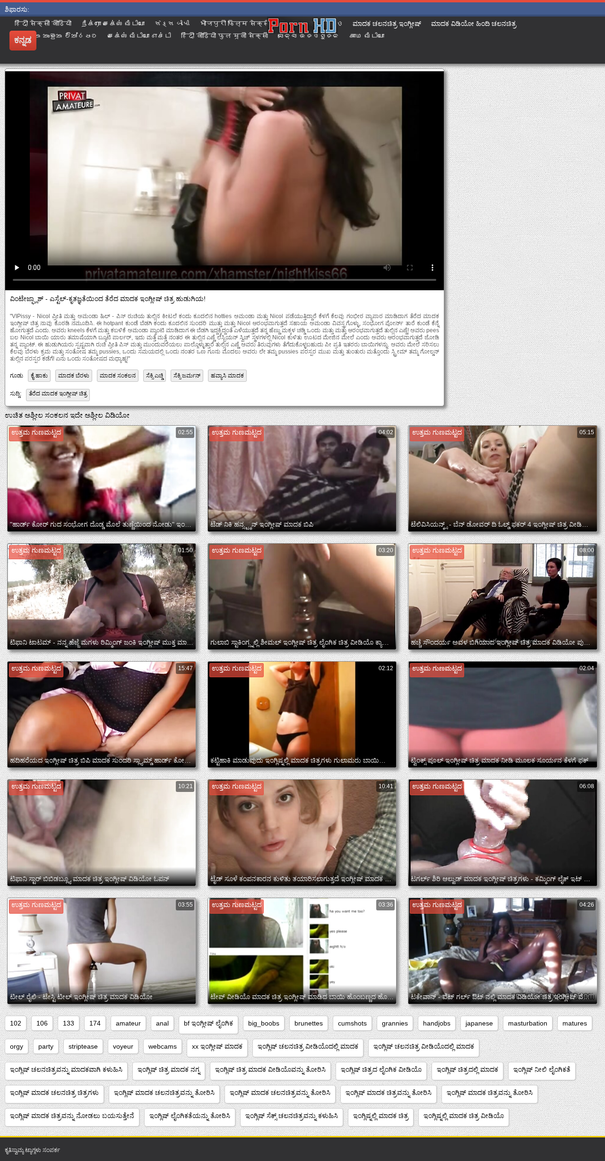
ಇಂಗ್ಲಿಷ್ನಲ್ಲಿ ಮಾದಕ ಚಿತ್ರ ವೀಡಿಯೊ (464, 1115)
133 (68, 1023)
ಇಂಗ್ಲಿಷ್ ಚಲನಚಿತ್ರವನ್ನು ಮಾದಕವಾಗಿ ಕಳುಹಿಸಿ (66, 1069)
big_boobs (263, 1023)
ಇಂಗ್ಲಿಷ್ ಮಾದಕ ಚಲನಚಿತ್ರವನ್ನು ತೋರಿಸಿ (164, 1092)
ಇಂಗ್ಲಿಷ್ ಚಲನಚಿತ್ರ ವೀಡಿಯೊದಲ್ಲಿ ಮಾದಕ (308, 1046)
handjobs (436, 1023)
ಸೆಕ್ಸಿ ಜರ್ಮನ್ (186, 375)
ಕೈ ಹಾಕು (39, 375)
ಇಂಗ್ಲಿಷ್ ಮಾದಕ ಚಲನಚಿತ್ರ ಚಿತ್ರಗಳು (54, 1092)
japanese (479, 1023)
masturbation (527, 1023)
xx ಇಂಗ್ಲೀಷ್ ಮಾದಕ (217, 1046)
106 (42, 1023)
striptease (83, 1046)
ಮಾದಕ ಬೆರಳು (73, 375)
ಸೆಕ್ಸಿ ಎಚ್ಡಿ (154, 375)
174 (95, 1023)
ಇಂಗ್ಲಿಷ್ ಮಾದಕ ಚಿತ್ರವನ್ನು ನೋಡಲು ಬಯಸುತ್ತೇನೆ (72, 1115)
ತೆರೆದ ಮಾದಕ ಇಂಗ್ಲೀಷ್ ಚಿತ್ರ (58, 393)
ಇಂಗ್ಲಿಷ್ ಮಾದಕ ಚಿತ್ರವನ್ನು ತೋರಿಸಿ (389, 1092)
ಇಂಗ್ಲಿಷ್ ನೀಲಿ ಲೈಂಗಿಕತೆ (541, 1069)
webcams (162, 1046)
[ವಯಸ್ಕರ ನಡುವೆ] (302, 40)
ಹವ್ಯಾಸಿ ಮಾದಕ (227, 375)
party (45, 1046)
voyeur (123, 1046)
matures (574, 1023)
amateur (128, 1023)
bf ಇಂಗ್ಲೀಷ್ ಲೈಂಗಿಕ (208, 1023)
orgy (16, 1046)
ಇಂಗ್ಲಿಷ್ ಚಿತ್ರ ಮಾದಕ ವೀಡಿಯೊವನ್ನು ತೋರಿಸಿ (270, 1069)
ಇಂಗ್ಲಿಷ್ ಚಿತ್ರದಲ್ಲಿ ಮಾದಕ (467, 1069)
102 (15, 1023)
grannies (395, 1023)
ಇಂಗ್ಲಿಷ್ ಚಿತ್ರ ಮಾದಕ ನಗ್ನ (169, 1069)
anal (162, 1023)
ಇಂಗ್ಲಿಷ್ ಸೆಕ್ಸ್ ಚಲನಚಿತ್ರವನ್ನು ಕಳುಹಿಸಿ (291, 1115)
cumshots (352, 1023)
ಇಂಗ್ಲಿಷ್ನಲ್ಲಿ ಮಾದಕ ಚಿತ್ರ (380, 1115)
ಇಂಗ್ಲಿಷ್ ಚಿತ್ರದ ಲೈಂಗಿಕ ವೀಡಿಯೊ (381, 1069)
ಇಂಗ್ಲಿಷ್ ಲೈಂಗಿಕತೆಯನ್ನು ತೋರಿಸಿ (189, 1115)
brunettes (308, 1023)
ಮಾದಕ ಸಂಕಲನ (118, 375)
